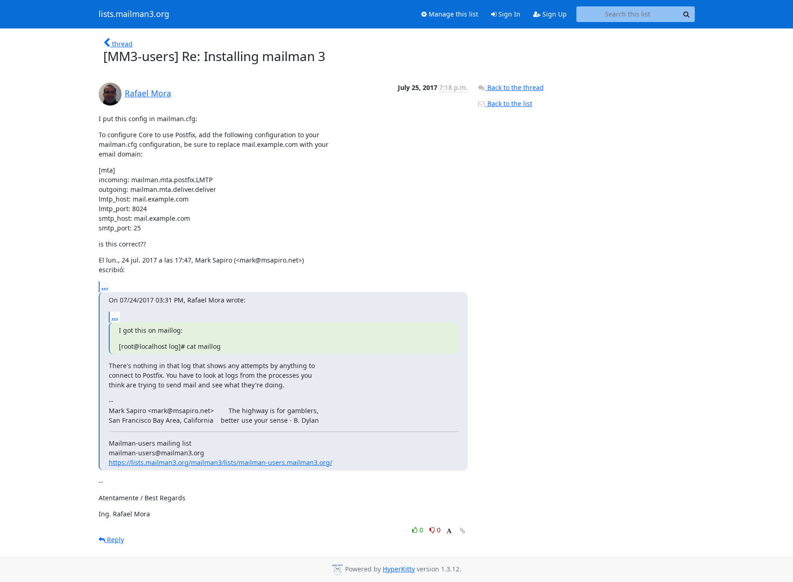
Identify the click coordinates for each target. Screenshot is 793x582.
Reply (114, 539)
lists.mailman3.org (134, 14)
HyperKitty (399, 569)
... (104, 286)
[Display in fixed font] (449, 531)
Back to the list (509, 103)
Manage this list (452, 14)
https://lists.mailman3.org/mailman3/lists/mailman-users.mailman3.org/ (220, 462)
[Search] (686, 14)
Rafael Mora (148, 93)
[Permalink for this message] (463, 531)
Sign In (508, 14)
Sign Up (554, 14)
